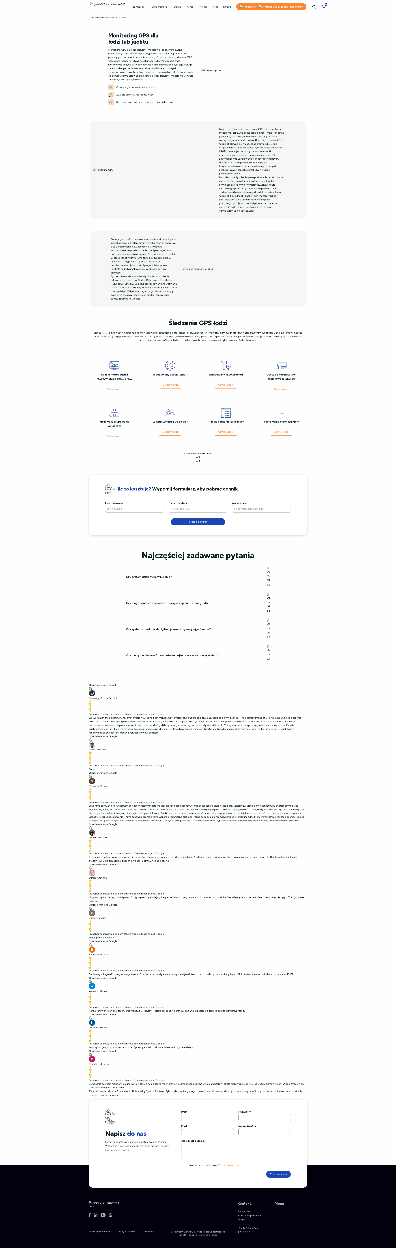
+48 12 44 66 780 (247, 1227)
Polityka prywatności (99, 1231)
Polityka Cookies (127, 1231)
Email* (185, 1126)
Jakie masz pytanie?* (194, 1140)
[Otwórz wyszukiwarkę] (314, 6)
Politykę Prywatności (229, 1165)
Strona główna (96, 17)
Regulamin (149, 1231)
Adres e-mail (239, 502)
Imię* (184, 1111)
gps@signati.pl (245, 1231)
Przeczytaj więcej (109, 1095)
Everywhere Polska (207, 1235)
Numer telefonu (178, 502)
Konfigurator (251, 6)
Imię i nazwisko (114, 502)
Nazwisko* (244, 1111)
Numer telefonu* (248, 1126)
